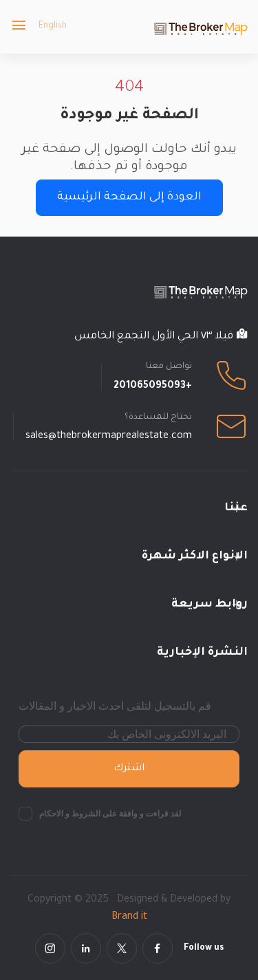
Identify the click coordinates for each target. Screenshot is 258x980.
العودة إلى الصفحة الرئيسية (129, 197)
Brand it (129, 917)
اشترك (129, 768)
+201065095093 (153, 386)
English (53, 26)
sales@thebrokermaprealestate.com (108, 436)
